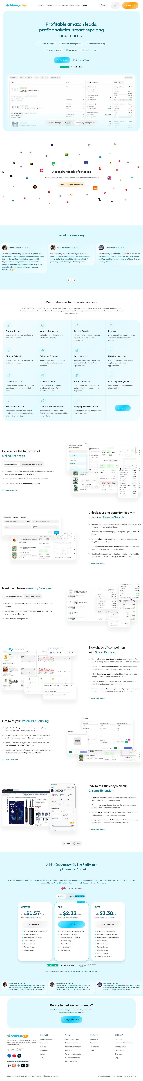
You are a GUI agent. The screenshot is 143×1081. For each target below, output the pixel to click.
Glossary (93, 1043)
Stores (58, 5)
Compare (44, 1050)
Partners (118, 1039)
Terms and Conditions (124, 1043)
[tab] (61, 896)
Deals (85, 5)
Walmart (65, 5)
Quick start (94, 1046)
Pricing (72, 5)
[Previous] (69, 280)
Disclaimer (119, 1050)
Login (117, 1057)
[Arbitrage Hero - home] (16, 5)
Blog (92, 1050)
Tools (40, 5)
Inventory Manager (73, 1046)
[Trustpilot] (19, 1056)
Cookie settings (104, 1076)
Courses (49, 5)
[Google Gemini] (18, 1065)
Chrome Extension (72, 1057)
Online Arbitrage (72, 1039)
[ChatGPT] (9, 1065)
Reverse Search (71, 1043)
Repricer (68, 1050)
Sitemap (118, 1054)
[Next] (74, 280)
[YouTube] (14, 1056)
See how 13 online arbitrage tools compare (83, 971)
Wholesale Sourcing (73, 1054)
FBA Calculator (71, 1061)
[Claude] (14, 1065)
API (41, 1057)
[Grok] (23, 1065)
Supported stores (47, 1039)
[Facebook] (9, 1056)
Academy (94, 1039)
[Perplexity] (28, 1065)
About (78, 5)
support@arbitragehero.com (124, 1076)
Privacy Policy (120, 1046)
